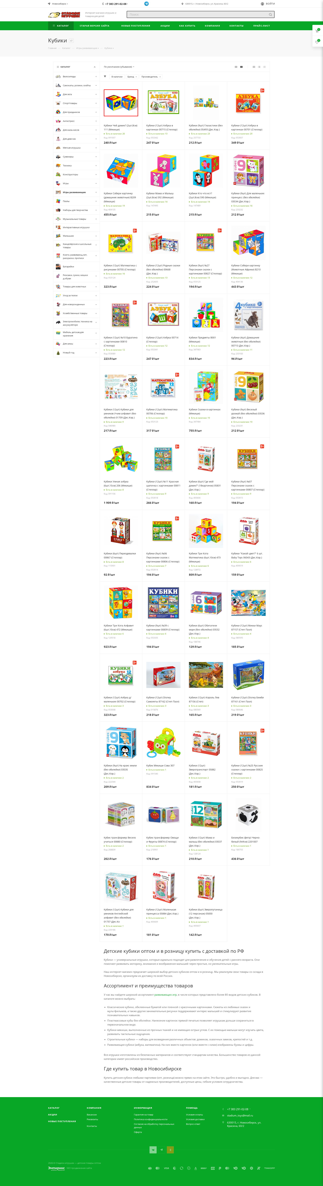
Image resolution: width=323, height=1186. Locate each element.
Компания (94, 1107)
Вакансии (92, 1114)
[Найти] (270, 14)
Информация (143, 1107)
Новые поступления (62, 1121)
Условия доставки (195, 1119)
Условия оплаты (194, 1114)
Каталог (54, 1107)
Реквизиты (92, 1119)
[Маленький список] (236, 66)
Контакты (92, 1126)
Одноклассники (170, 1149)
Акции (52, 1114)
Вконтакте (153, 1149)
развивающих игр (165, 994)
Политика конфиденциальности (150, 1119)
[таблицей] (264, 66)
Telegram (161, 1149)
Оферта (138, 1132)
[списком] (259, 66)
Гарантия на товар (143, 1114)
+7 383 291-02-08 (237, 1109)
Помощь (192, 1107)
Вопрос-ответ (193, 1124)
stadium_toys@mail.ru (240, 1115)
